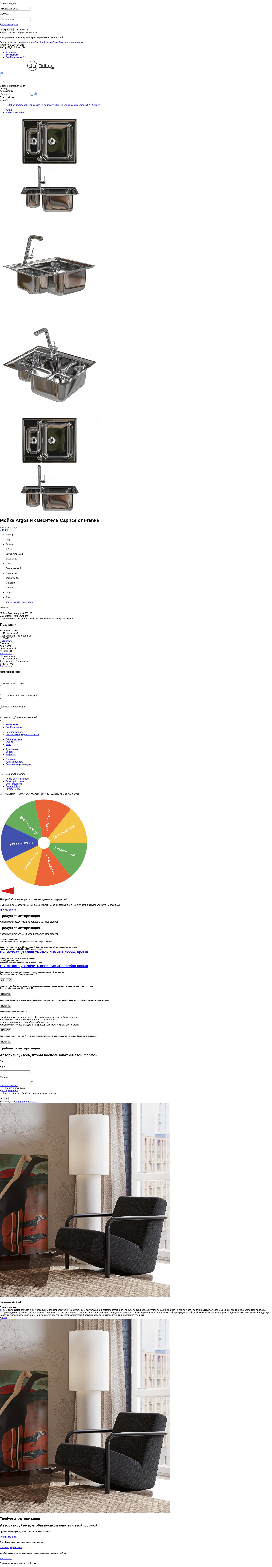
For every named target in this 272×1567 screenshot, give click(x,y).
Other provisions (14, 784)
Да (2, 980)
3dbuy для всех (8, 42)
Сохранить (6, 29)
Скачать (4, 530)
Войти (4, 1098)
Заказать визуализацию (71, 42)
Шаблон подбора (49, 42)
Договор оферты (14, 732)
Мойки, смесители (15, 112)
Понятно (5, 994)
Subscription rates (15, 781)
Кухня (9, 110)
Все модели (12, 55)
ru (1, 76)
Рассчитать (6, 641)
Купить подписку (14, 762)
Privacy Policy (13, 789)
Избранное (22, 42)
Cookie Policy (13, 786)
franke (9, 602)
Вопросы (10, 752)
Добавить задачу (9, 24)
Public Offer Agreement (17, 779)
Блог (8, 744)
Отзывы (10, 742)
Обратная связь (14, 739)
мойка (17, 602)
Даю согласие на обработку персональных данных (29, 1093)
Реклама (10, 759)
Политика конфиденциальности (22, 734)
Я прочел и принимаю (13, 1088)
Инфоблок (34, 42)
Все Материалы (16, 57)
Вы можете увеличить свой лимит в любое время (44, 952)
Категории (11, 52)
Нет (9, 980)
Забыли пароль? (9, 1085)
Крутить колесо (8, 910)
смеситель (27, 602)
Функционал (12, 749)
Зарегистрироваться (26, 1101)
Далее (3, 1317)
